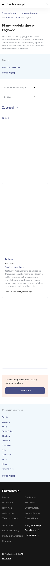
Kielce (4, 464)
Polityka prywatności (12, 535)
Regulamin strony (10, 530)
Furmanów (6, 454)
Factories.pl (15, 4)
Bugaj (4, 426)
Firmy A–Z (7, 507)
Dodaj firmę (25, 390)
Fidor (4, 450)
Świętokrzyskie (13, 17)
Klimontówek (7, 469)
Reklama (6, 541)
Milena (9, 259)
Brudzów (6, 422)
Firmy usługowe (32, 513)
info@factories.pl (33, 525)
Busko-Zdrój (7, 431)
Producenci (30, 497)
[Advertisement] (25, 216)
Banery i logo (31, 518)
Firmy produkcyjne (29, 13)
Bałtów (5, 417)
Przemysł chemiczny (11, 67)
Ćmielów (6, 440)
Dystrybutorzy (32, 507)
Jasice (4, 459)
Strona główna (9, 13)
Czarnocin (6, 445)
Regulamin (6, 558)
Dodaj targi (30, 535)
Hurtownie (30, 502)
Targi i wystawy (10, 518)
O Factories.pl (9, 525)
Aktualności (8, 513)
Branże (5, 497)
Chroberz (6, 436)
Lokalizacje (7, 502)
